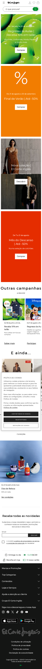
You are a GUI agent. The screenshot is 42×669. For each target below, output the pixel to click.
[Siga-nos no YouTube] (26, 612)
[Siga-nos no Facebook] (8, 612)
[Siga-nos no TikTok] (17, 612)
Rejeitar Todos (21, 419)
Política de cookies (11, 407)
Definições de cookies (21, 425)
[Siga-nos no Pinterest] (22, 612)
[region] (21, 401)
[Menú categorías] (4, 3)
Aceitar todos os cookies (21, 414)
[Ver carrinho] (37, 3)
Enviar (34, 535)
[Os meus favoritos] (33, 3)
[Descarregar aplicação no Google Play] (27, 621)
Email (4, 532)
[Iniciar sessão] (29, 3)
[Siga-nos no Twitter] (12, 612)
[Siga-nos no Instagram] (3, 612)
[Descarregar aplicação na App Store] (10, 621)
